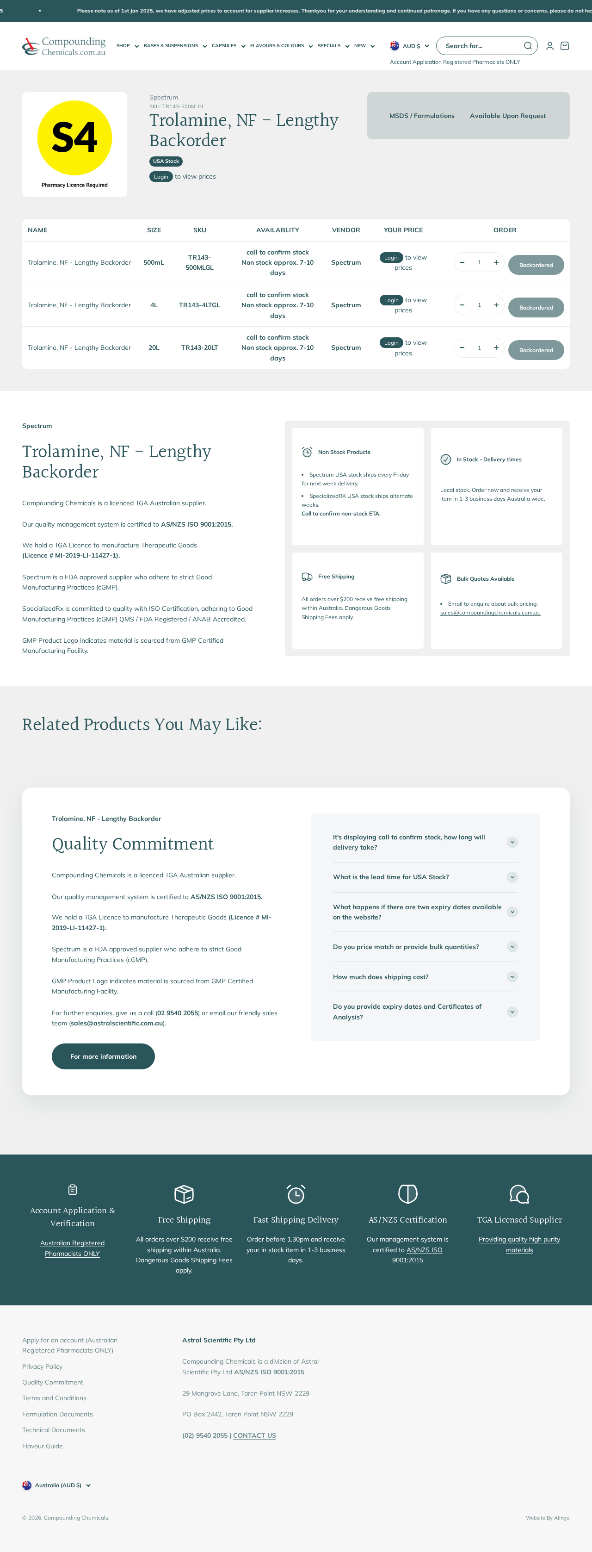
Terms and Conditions (54, 1398)
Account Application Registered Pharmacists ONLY (455, 61)
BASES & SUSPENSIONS (171, 46)
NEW (360, 46)
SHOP (123, 46)
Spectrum (163, 97)
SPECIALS (329, 46)
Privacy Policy (42, 1366)
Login (161, 176)
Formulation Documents (57, 1414)
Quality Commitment (52, 1382)
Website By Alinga (548, 1518)
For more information (103, 1056)
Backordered (536, 264)
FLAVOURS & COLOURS (277, 46)
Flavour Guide (42, 1446)
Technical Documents (53, 1430)
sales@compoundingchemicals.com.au (490, 612)
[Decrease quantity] (462, 262)
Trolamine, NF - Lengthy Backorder (79, 262)
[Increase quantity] (496, 262)
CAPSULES (224, 46)
